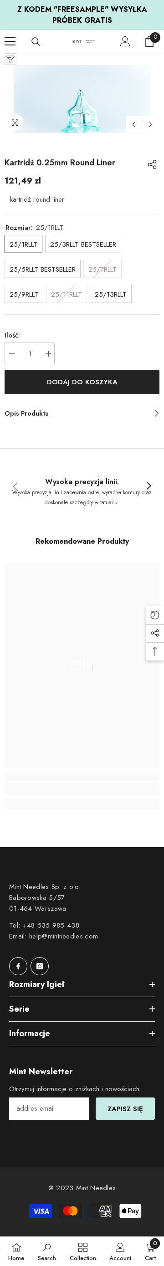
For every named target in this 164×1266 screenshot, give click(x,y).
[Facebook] (18, 966)
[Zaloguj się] (125, 41)
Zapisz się (125, 1109)
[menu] (10, 41)
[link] (82, 486)
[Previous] (134, 124)
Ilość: (12, 335)
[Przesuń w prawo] (148, 486)
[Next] (151, 124)
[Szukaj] (36, 41)
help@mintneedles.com (63, 936)
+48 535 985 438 (51, 925)
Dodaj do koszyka (82, 382)
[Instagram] (40, 966)
